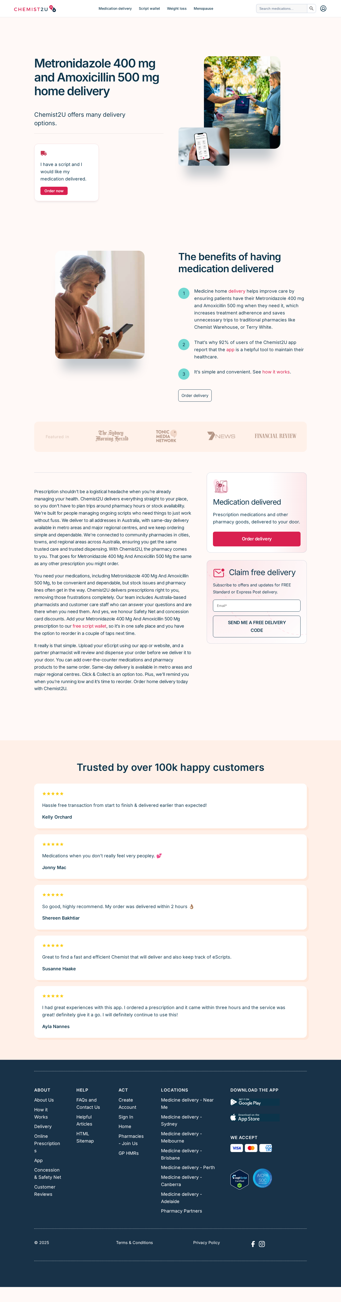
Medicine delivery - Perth (188, 1167)
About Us (44, 1100)
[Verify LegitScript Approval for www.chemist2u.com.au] (239, 1178)
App (38, 1160)
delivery (236, 291)
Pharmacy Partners (181, 1211)
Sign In (126, 1117)
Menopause (203, 8)
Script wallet (149, 8)
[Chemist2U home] (35, 8)
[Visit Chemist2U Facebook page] (253, 1244)
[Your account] (323, 8)
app (230, 349)
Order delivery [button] (257, 538)
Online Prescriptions (47, 1143)
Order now (54, 190)
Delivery (43, 1126)
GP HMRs (129, 1153)
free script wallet (89, 626)
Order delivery (194, 395)
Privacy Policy (206, 1242)
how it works (276, 371)
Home (125, 1126)
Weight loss (177, 8)
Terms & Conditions (134, 1242)
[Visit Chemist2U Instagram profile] (262, 1244)
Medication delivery (115, 8)
